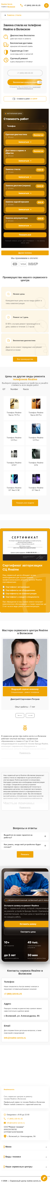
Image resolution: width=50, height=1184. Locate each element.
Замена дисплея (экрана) (18, 185)
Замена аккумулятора (17, 218)
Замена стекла (13, 169)
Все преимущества (25, 359)
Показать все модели (25, 503)
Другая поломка (25, 253)
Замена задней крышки (17, 202)
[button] (20, 715)
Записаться (23, 142)
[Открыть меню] (46, 5)
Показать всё (25, 235)
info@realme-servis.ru (15, 1038)
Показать (25, 854)
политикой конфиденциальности (29, 87)
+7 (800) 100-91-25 (32, 5)
